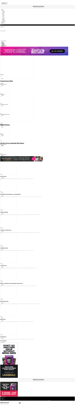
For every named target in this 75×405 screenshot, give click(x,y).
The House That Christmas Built (3, 154)
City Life (2, 10)
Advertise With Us (3, 399)
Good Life (2, 13)
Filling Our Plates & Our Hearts (3, 84)
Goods (2, 22)
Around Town (2, 43)
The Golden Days (3, 336)
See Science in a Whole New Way (5, 230)
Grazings (3, 20)
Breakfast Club (2, 319)
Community (4, 11)
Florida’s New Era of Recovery (3, 144)
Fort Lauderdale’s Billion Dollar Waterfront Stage (5, 114)
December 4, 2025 (2, 155)
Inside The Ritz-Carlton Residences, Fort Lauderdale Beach (10, 194)
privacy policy (49, 400)
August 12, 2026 (2, 195)
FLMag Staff (2, 83)
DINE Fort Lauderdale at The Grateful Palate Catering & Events (11, 283)
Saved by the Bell (3, 176)
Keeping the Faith (2, 134)
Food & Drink (2, 19)
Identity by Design (2, 124)
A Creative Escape (3, 265)
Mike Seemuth (2, 95)
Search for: (1, 401)
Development (4, 12)
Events (3, 18)
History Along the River (4, 301)
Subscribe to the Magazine (4, 2)
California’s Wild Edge (4, 212)
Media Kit (2, 398)
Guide (2, 17)
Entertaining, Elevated (4, 247)
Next (3, 342)
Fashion (2, 42)
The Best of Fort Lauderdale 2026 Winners (12, 143)
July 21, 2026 (2, 320)
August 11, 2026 (2, 213)
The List (2, 23)
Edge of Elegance (5, 124)
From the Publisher (3, 21)
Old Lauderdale (2, 44)
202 (2, 342)
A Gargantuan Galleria (2, 94)
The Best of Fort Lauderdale (4, 3)
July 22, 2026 (2, 302)
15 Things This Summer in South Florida (4, 104)
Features (2, 9)
